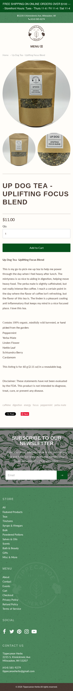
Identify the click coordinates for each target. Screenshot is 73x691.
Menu (35, 46)
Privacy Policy (10, 599)
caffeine (7, 405)
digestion (17, 405)
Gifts (5, 552)
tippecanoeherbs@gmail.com (18, 671)
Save (26, 414)
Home (5, 55)
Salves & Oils (10, 539)
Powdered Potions (13, 534)
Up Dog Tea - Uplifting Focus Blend (28, 55)
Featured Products (13, 511)
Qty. (5, 226)
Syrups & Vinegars (13, 525)
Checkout (8, 595)
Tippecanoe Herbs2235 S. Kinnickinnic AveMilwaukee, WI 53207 (16, 657)
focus (36, 405)
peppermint (46, 405)
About (6, 577)
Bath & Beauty (11, 548)
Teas (5, 516)
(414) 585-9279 (37, 19)
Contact (7, 581)
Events (6, 586)
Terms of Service (12, 608)
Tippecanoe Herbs (31, 687)
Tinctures (8, 520)
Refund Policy (10, 604)
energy (27, 405)
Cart (5, 590)
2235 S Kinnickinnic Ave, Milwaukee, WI (37, 16)
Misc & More (10, 557)
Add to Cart (37, 247)
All (4, 507)
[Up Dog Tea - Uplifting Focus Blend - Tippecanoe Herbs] (36, 94)
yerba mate (60, 405)
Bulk (5, 530)
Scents (6, 543)
